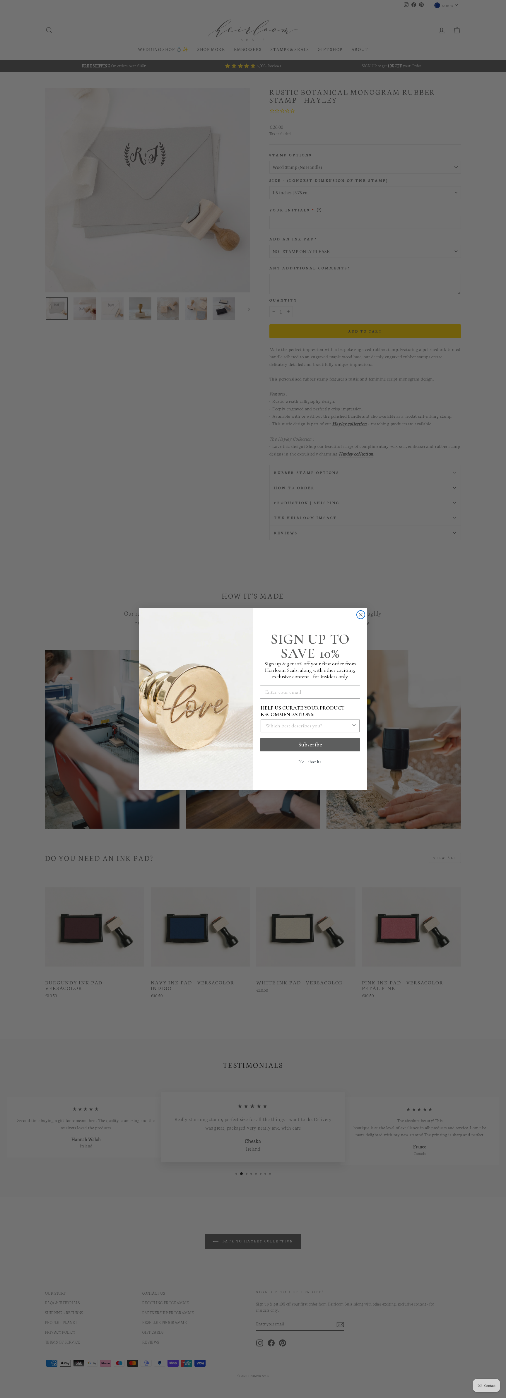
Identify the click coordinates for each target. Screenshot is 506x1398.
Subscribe (310, 744)
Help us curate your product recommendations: (303, 711)
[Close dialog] (361, 615)
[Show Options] (354, 725)
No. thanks (310, 762)
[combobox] (308, 725)
